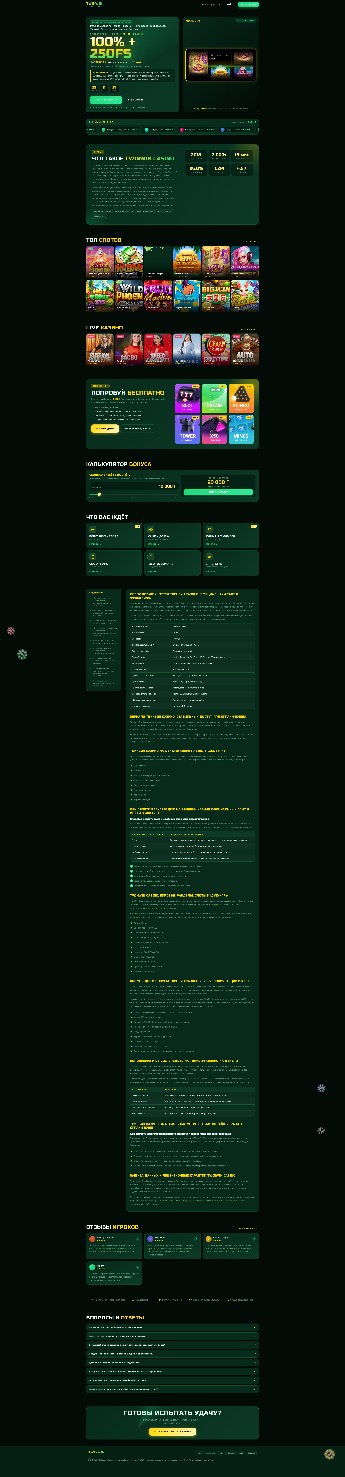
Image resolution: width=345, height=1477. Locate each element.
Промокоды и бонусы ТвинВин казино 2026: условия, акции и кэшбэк (103, 650)
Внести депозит (218, 492)
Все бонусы (135, 99)
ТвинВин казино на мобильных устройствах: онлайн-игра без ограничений (103, 672)
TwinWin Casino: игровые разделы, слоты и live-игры (104, 642)
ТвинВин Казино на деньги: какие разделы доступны (104, 621)
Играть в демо (105, 428)
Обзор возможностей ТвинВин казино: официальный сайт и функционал (102, 602)
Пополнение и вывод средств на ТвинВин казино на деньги (105, 660)
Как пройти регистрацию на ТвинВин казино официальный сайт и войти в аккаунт (105, 632)
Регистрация (248, 4)
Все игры (251, 241)
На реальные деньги (137, 428)
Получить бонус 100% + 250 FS (172, 1431)
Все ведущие (248, 329)
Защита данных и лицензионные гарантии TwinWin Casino (103, 683)
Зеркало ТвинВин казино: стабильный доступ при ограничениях (104, 613)
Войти (230, 4)
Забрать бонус (104, 99)
